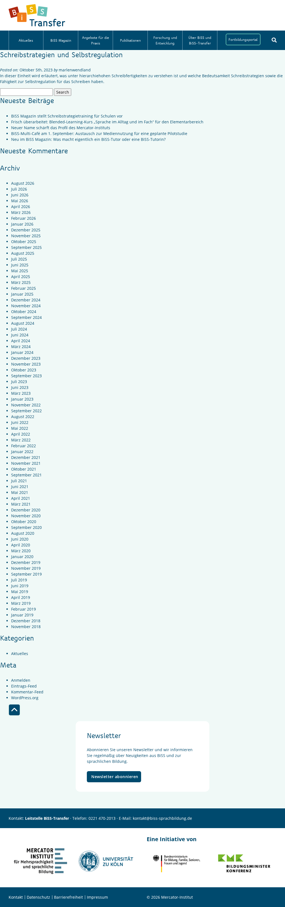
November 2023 (26, 364)
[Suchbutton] (274, 40)
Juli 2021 (19, 480)
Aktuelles (26, 40)
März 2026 (21, 212)
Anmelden (20, 680)
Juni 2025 (19, 265)
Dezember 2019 (25, 562)
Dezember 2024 (25, 300)
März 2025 (21, 282)
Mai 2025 (19, 270)
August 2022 (22, 416)
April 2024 (20, 340)
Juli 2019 (19, 580)
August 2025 (22, 253)
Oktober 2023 (23, 370)
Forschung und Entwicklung (165, 40)
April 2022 (20, 434)
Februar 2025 (23, 288)
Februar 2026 (23, 218)
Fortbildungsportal (243, 39)
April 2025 (20, 276)
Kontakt (16, 897)
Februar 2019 (23, 609)
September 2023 (26, 375)
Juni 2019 (19, 585)
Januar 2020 (22, 556)
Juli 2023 (19, 381)
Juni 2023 (19, 387)
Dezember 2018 (25, 620)
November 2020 (26, 515)
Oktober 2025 (23, 241)
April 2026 (20, 206)
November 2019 (26, 568)
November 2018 (26, 626)
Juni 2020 (19, 539)
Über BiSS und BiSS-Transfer (199, 40)
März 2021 (21, 504)
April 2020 (20, 545)
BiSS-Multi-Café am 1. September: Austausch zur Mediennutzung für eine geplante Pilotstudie (99, 133)
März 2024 (21, 346)
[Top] (14, 709)
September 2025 (26, 247)
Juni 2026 (19, 195)
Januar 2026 (22, 224)
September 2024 (26, 317)
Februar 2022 (23, 445)
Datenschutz (38, 897)
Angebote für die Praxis (95, 40)
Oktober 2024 (23, 311)
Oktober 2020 (23, 521)
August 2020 (22, 533)
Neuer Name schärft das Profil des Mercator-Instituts (60, 127)
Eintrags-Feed (24, 686)
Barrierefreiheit (68, 897)
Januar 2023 (22, 399)
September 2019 (26, 574)
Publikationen (130, 40)
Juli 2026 (19, 189)
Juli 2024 (19, 329)
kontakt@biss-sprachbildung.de (162, 818)
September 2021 (26, 475)
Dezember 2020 (25, 510)
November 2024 (26, 305)
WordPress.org (24, 697)
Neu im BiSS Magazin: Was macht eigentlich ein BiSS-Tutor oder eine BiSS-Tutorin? (88, 139)
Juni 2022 (19, 422)
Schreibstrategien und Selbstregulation (61, 54)
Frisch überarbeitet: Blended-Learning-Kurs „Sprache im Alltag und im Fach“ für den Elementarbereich (107, 121)
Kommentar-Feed (27, 691)
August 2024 (22, 323)
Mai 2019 (19, 591)
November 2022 (26, 405)
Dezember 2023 (25, 358)
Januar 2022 (22, 451)
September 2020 (26, 527)
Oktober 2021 (23, 469)
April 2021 (20, 498)
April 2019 (20, 597)
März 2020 (21, 550)
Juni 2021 (19, 486)
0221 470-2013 (102, 818)
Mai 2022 (19, 428)
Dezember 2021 (25, 457)
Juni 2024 (19, 335)
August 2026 (22, 183)
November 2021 (26, 463)
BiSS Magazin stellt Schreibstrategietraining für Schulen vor (67, 116)
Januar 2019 (22, 615)
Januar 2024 (22, 352)
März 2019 (21, 603)
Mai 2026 (19, 200)
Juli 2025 (19, 259)
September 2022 (26, 410)
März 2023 (21, 393)
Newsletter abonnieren (114, 776)
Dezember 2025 (25, 230)
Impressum (97, 897)
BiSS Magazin (60, 40)
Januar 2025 (22, 294)
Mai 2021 (19, 492)
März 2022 (21, 440)
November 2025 (26, 235)
